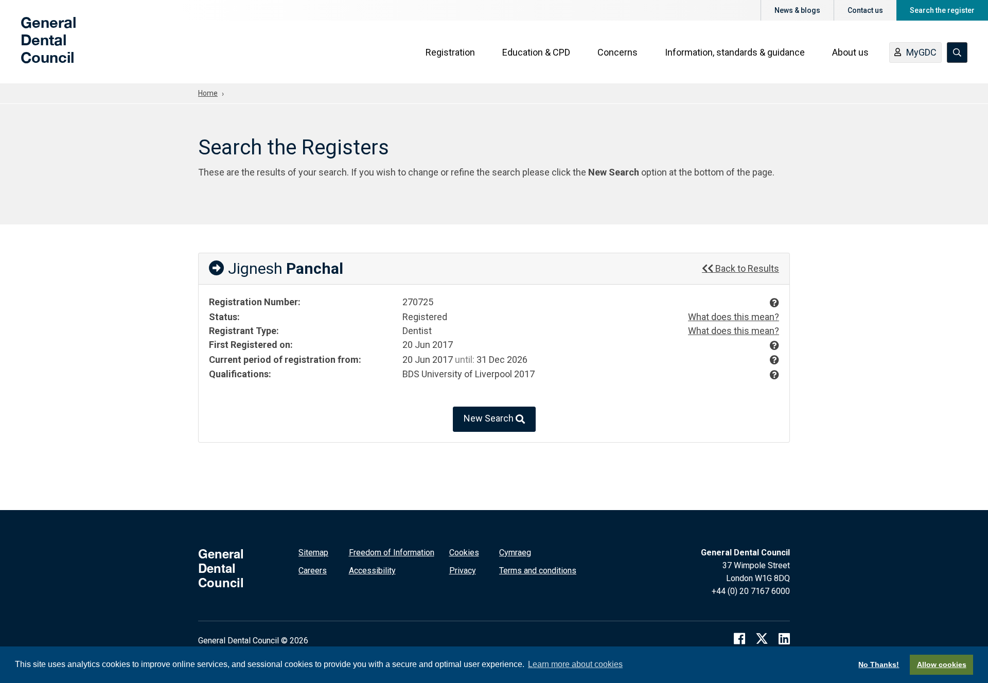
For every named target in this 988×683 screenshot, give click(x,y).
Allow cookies (941, 664)
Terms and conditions (537, 570)
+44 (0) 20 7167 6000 (751, 591)
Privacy (462, 570)
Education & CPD (536, 52)
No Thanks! (878, 664)
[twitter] (761, 638)
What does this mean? (733, 316)
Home (208, 93)
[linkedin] (784, 638)
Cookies (464, 552)
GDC (37, 47)
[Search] (957, 52)
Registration (450, 52)
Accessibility (372, 570)
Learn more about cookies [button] (575, 664)
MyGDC (921, 52)
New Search (490, 418)
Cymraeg (515, 552)
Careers (312, 570)
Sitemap (313, 552)
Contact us (865, 10)
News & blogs (797, 10)
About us (850, 52)
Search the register (942, 10)
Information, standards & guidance (735, 52)
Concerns (617, 52)
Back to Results (746, 268)
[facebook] (739, 638)
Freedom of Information (391, 552)
